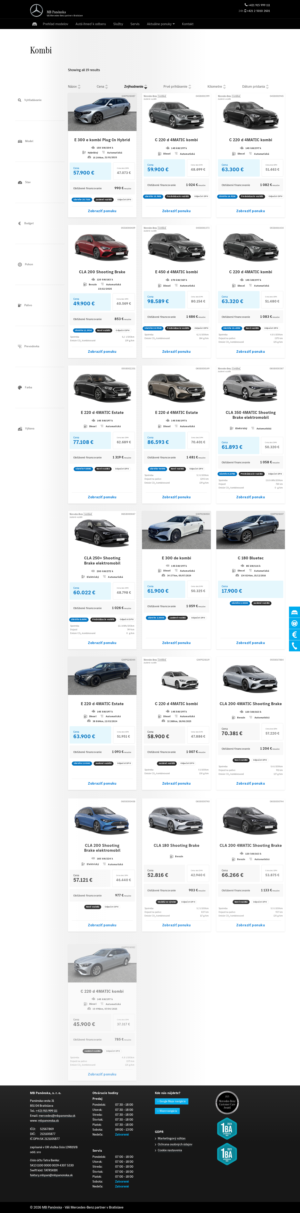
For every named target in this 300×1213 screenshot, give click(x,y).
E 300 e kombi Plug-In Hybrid (102, 140)
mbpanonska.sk (48, 1120)
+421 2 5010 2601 (258, 11)
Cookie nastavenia (170, 1150)
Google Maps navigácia (173, 1101)
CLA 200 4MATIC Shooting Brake (251, 703)
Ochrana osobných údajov (175, 1144)
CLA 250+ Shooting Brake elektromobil (102, 561)
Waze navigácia (168, 1111)
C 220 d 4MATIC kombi (176, 140)
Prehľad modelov (55, 23)
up (79, 85)
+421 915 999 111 (259, 5)
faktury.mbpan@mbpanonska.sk (51, 1175)
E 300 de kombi (176, 558)
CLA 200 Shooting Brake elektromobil (102, 848)
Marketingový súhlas (172, 1138)
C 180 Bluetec (251, 558)
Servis (135, 23)
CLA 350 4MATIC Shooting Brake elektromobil (251, 415)
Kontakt (187, 23)
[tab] (40, 100)
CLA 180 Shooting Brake (176, 845)
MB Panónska (52, 1207)
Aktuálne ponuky (159, 23)
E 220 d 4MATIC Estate (102, 412)
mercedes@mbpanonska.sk (57, 1115)
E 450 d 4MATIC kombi (176, 272)
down (79, 88)
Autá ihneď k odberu (91, 23)
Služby (118, 23)
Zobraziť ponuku (102, 210)
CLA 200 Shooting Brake (102, 272)
